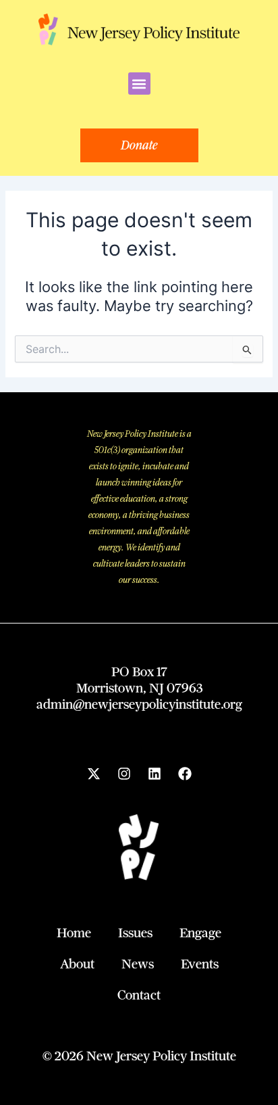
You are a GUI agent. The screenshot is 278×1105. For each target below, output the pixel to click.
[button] (139, 83)
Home (74, 933)
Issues (135, 933)
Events (200, 964)
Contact (139, 995)
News (137, 964)
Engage (200, 933)
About (77, 964)
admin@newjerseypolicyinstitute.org (139, 704)
